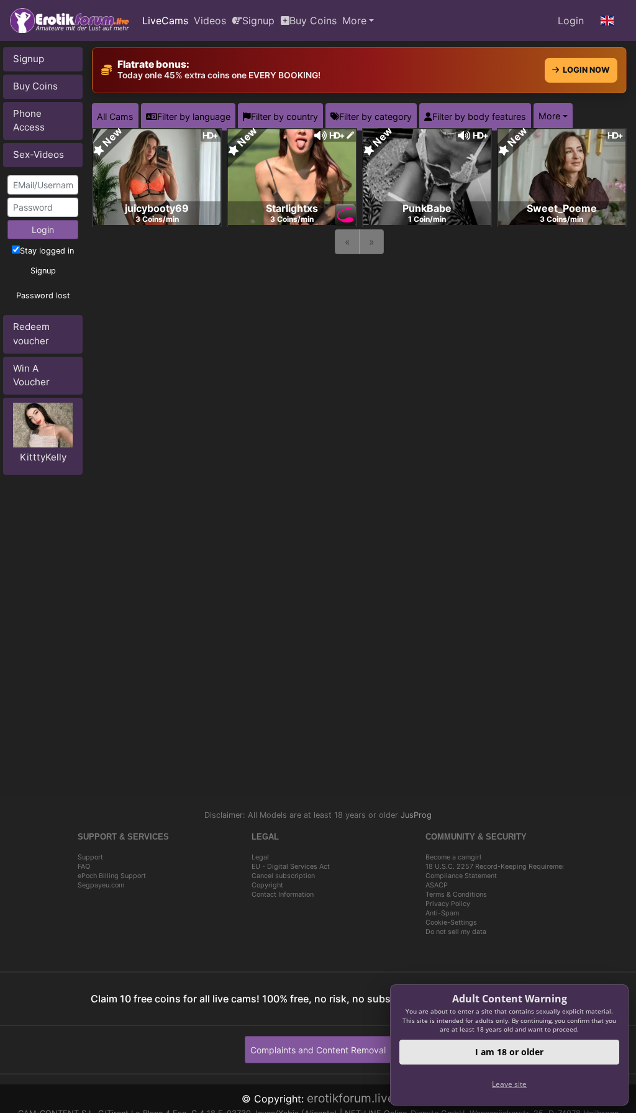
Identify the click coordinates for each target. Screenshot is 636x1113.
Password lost (43, 295)
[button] (607, 20)
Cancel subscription (283, 876)
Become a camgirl (453, 857)
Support (90, 857)
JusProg (416, 815)
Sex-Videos (38, 154)
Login (571, 20)
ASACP (436, 885)
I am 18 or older (509, 1052)
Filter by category (375, 116)
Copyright (267, 885)
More (354, 20)
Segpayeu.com (101, 885)
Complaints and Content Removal (318, 1050)
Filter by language (193, 116)
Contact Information (283, 895)
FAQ (84, 867)
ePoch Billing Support (112, 876)
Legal (260, 857)
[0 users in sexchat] (156, 176)
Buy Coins (313, 20)
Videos (210, 20)
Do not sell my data (455, 932)
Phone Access (29, 121)
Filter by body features (479, 116)
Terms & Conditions (456, 895)
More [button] (549, 116)
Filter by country (284, 116)
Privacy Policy (447, 904)
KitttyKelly (43, 457)
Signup (258, 20)
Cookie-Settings (451, 922)
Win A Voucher (31, 375)
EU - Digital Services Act (291, 867)
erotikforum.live (350, 1098)
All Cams (115, 116)
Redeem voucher (31, 334)
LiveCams (165, 20)
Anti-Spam (442, 913)
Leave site (509, 1084)
